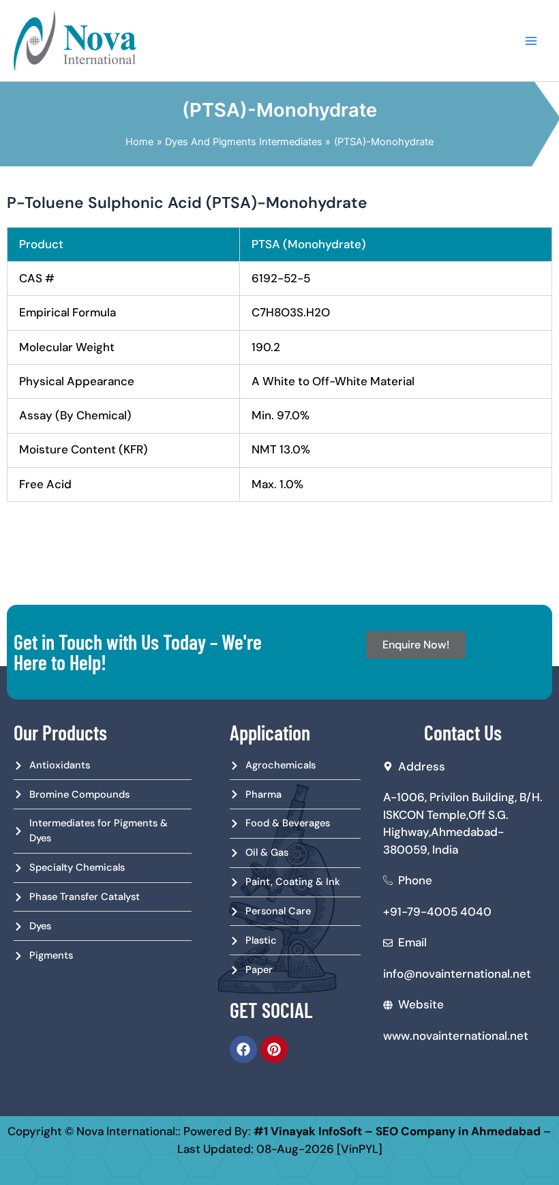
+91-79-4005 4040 (437, 911)
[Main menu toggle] (531, 41)
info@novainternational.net (457, 973)
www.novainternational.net (455, 1035)
